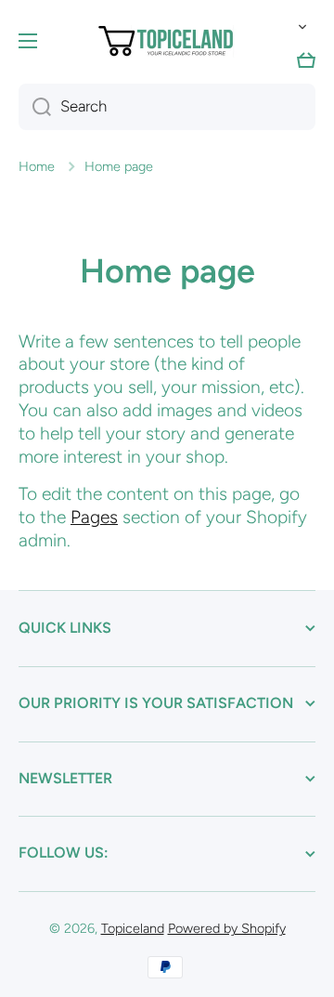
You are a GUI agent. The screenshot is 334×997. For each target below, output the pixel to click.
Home (37, 166)
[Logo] (167, 41)
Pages (94, 517)
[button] (298, 27)
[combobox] (167, 107)
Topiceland (132, 928)
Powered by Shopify (227, 928)
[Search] (35, 107)
